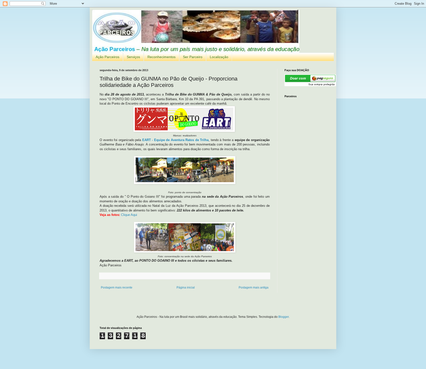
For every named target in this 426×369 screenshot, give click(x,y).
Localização (219, 57)
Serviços (133, 57)
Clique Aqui (129, 215)
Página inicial (186, 287)
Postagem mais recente (116, 287)
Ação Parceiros (107, 57)
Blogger (283, 317)
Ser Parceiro (192, 57)
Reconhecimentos (161, 57)
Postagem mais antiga (253, 287)
